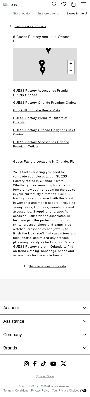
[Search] (54, 4)
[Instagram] (26, 364)
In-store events (48, 13)
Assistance (13, 321)
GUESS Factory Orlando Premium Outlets (45, 102)
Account (11, 307)
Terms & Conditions (15, 390)
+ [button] (71, 63)
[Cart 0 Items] (73, 4)
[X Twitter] (63, 364)
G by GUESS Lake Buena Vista (36, 110)
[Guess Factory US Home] (14, 4)
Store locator (22, 13)
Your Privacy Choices (65, 390)
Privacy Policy (40, 390)
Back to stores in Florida (30, 26)
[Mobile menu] (83, 4)
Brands (10, 348)
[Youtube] (53, 364)
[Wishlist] (64, 4)
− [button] (71, 70)
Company (12, 334)
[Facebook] (35, 364)
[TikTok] (43, 364)
